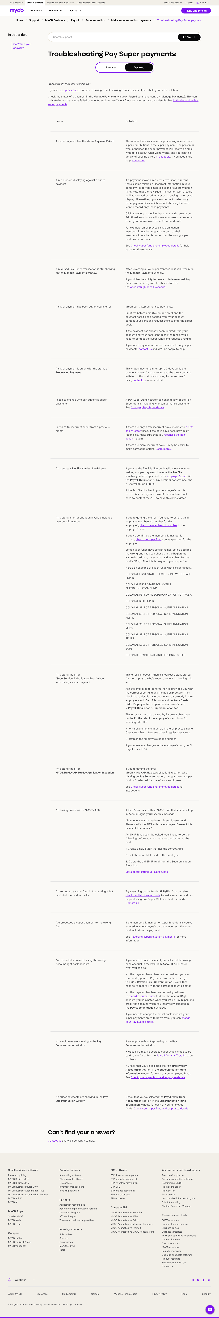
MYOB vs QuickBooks (19, 1242)
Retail (62, 1249)
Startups (63, 1238)
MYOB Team (14, 1224)
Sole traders (65, 1234)
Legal (184, 1293)
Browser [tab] (111, 67)
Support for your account (175, 1224)
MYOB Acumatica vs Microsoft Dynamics (132, 1224)
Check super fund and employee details (155, 245)
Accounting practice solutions (177, 1179)
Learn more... (164, 448)
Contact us (132, 903)
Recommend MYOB (172, 1183)
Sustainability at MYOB (174, 1262)
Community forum (171, 1239)
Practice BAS (169, 1194)
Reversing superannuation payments (153, 936)
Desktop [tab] (139, 67)
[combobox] (125, 37)
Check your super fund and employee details (158, 1077)
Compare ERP (119, 1207)
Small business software (23, 1170)
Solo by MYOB (15, 1216)
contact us (138, 160)
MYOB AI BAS (15, 1198)
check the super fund (148, 539)
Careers (95, 1293)
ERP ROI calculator (120, 1194)
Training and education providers (76, 1220)
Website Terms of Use (125, 1293)
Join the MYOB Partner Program (178, 1198)
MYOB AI (12, 1202)
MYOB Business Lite (18, 1179)
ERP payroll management (124, 1179)
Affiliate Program (68, 1216)
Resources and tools (174, 1215)
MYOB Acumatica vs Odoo (124, 1220)
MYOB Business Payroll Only (23, 1186)
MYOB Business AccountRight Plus (26, 1190)
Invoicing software (69, 1190)
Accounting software (70, 1175)
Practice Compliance (173, 1175)
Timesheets (65, 1183)
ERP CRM (115, 1186)
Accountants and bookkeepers (181, 1170)
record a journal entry (142, 996)
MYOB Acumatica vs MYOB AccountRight (132, 1231)
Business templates (172, 1231)
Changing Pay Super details (147, 407)
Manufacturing (67, 1245)
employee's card (177, 476)
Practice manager (171, 1186)
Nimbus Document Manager (176, 1206)
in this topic (163, 156)
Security (206, 1293)
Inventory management (71, 1186)
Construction (66, 1242)
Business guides (170, 1227)
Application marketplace (72, 1204)
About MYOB (15, 1293)
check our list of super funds (143, 895)
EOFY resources (170, 1220)
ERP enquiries (118, 1198)
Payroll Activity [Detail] (170, 1055)
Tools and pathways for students (179, 1235)
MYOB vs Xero (15, 1238)
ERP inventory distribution (124, 1183)
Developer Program (69, 1212)
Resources (42, 1293)
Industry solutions (70, 1229)
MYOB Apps (15, 1211)
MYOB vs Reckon (17, 1245)
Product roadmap (171, 1258)
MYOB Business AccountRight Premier (28, 1194)
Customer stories (171, 1243)
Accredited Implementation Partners (78, 1208)
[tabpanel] (125, 607)
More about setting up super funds (147, 871)
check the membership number (158, 525)
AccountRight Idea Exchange (147, 287)
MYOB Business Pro (18, 1183)
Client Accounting (171, 1202)
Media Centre (69, 1293)
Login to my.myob (171, 1251)
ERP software (119, 1170)
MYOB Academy (170, 1247)
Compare (13, 1233)
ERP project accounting (123, 1190)
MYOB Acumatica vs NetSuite (126, 1212)
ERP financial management (125, 1175)
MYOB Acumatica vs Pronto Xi (126, 1227)
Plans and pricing (17, 1175)
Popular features (69, 1170)
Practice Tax (168, 1190)
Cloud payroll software (71, 1179)
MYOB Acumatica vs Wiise (124, 1216)
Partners (64, 1199)
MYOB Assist (14, 1220)
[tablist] (124, 67)
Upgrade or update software (177, 1254)
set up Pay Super (69, 90)
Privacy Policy (159, 1293)
